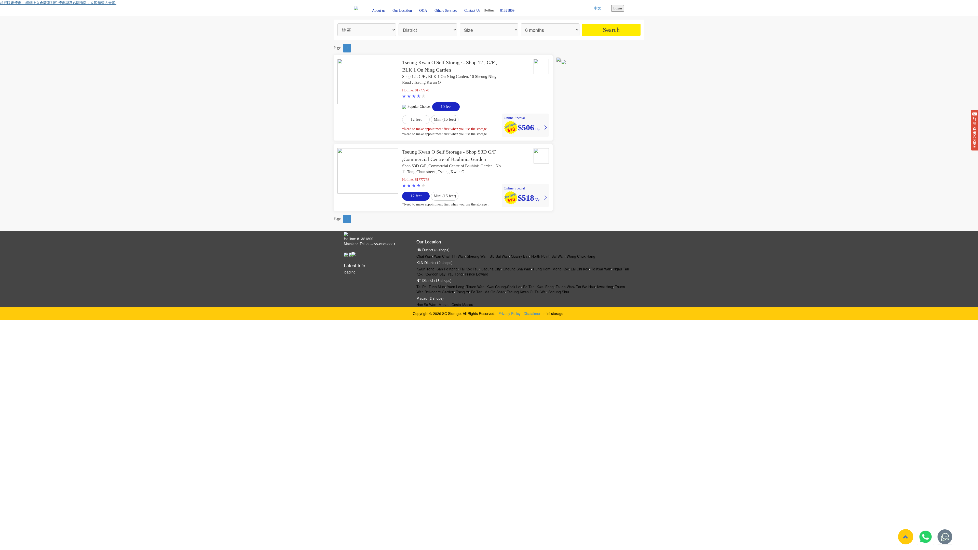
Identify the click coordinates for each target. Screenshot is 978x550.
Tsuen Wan (475, 286)
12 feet (416, 119)
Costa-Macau (462, 304)
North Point (540, 256)
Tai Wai (540, 291)
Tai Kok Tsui (469, 268)
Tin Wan (458, 256)
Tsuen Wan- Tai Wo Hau (575, 286)
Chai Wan (424, 256)
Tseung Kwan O (520, 291)
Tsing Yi (462, 291)
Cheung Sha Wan (517, 268)
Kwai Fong (545, 286)
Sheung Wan (477, 256)
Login (617, 8)
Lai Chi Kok (580, 268)
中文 (597, 8)
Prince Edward (476, 274)
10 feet (446, 106)
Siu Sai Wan (499, 256)
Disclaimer (532, 313)
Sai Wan (558, 256)
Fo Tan (529, 286)
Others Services (445, 10)
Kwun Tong (425, 268)
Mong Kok (560, 268)
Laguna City (491, 268)
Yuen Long (455, 286)
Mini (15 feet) (445, 119)
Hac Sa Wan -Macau (433, 304)
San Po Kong (447, 268)
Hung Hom (541, 268)
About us (378, 10)
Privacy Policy (509, 313)
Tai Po (421, 286)
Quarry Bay (520, 256)
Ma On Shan (494, 291)
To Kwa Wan (601, 268)
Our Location (402, 10)
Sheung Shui (558, 291)
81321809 (507, 10)
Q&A (423, 10)
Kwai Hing (605, 286)
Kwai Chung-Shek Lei (503, 286)
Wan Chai (442, 256)
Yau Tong (455, 274)
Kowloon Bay (435, 274)
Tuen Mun (437, 286)
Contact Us (472, 10)
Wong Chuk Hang (581, 256)
